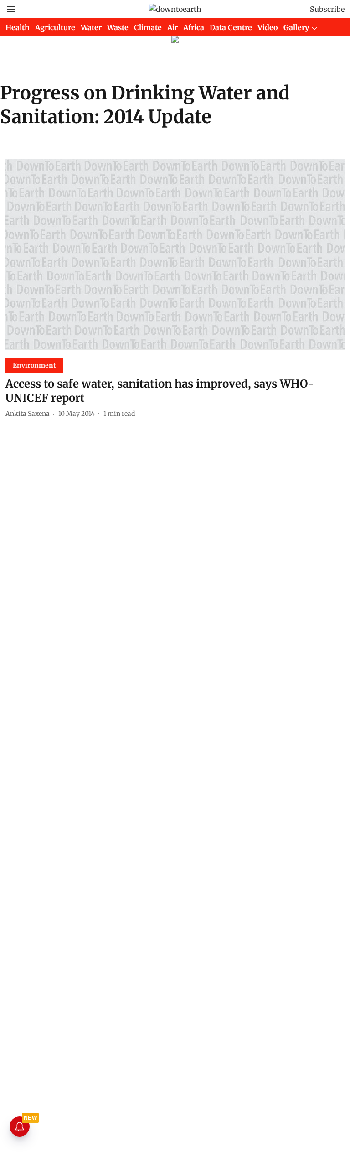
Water (91, 27)
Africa (193, 27)
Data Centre (231, 27)
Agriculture (55, 27)
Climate (148, 27)
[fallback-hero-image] (175, 254)
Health (17, 27)
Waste (118, 27)
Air (172, 27)
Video (267, 27)
